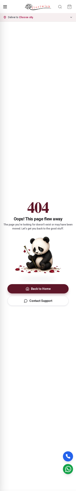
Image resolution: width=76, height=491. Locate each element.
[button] (38, 17)
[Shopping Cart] (69, 7)
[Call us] (68, 456)
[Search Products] (60, 7)
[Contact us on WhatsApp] (68, 469)
